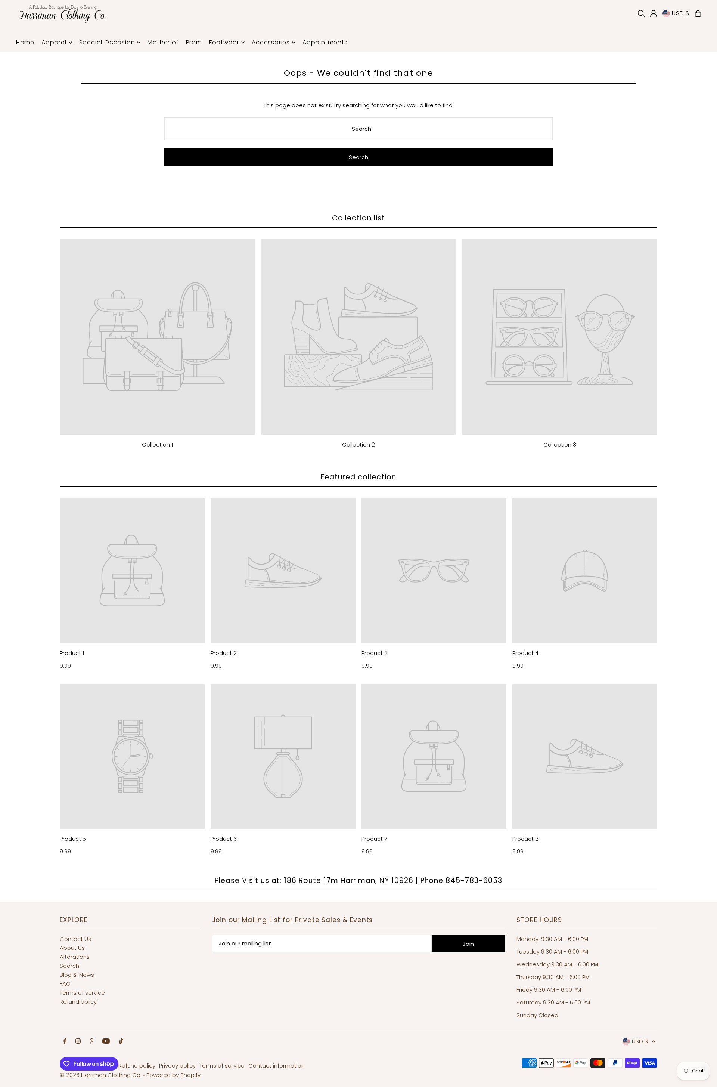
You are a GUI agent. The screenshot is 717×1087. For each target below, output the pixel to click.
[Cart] (698, 13)
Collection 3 (559, 444)
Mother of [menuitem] (163, 42)
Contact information (276, 1065)
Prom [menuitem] (194, 42)
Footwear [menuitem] (224, 42)
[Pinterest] (92, 1041)
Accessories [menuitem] (271, 42)
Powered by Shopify (173, 1075)
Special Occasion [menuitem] (107, 42)
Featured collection (358, 477)
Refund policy (78, 1002)
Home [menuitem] (25, 42)
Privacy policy (177, 1065)
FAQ (65, 984)
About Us (72, 948)
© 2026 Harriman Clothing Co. (101, 1075)
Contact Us (75, 939)
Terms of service (82, 993)
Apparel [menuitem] (53, 42)
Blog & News (77, 975)
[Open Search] (641, 13)
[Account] (653, 13)
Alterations (75, 957)
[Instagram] (78, 1041)
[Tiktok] (121, 1041)
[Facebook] (64, 1041)
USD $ (680, 13)
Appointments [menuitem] (325, 42)
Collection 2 (358, 444)
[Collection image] (157, 337)
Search (69, 966)
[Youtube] (106, 1041)
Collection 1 (157, 444)
